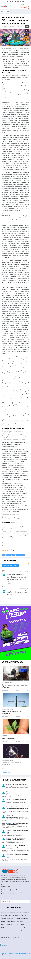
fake (7, 554)
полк (17, 924)
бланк (10, 934)
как (10, 915)
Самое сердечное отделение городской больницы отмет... (17, 831)
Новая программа (8, 738)
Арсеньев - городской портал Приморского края (15, 953)
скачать (3, 924)
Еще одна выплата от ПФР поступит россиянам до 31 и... (16, 785)
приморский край (5, 937)
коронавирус (20, 921)
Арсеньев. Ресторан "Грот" (18, 792)
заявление (4, 934)
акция (2, 928)
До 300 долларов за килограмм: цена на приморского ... (15, 838)
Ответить (9, 583)
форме (20, 927)
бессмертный (18, 931)
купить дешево (18, 915)
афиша (14, 927)
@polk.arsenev (11, 921)
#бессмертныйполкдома (21, 918)
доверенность (10, 924)
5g (10, 554)
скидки (3, 921)
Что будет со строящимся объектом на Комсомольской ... (17, 855)
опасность (18, 554)
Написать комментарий (10, 565)
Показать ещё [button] (6, 772)
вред (24, 554)
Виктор (8, 823)
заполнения (17, 934)
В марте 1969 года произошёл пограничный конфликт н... (17, 807)
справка (9, 927)
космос (19, 912)
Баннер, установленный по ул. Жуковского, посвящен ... (17, 816)
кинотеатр (10, 931)
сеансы (26, 931)
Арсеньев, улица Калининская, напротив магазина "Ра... (17, 824)
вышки (13, 554)
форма (26, 927)
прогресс (3, 931)
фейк (4, 554)
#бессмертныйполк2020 (7, 918)
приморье (22, 924)
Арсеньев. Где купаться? (19, 799)
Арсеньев (19, 26)
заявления (26, 912)
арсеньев (16, 937)
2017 (26, 915)
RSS (28, 563)
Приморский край (7, 682)
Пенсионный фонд (7, 709)
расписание (4, 915)
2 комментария (9, 561)
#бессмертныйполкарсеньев (8, 912)
